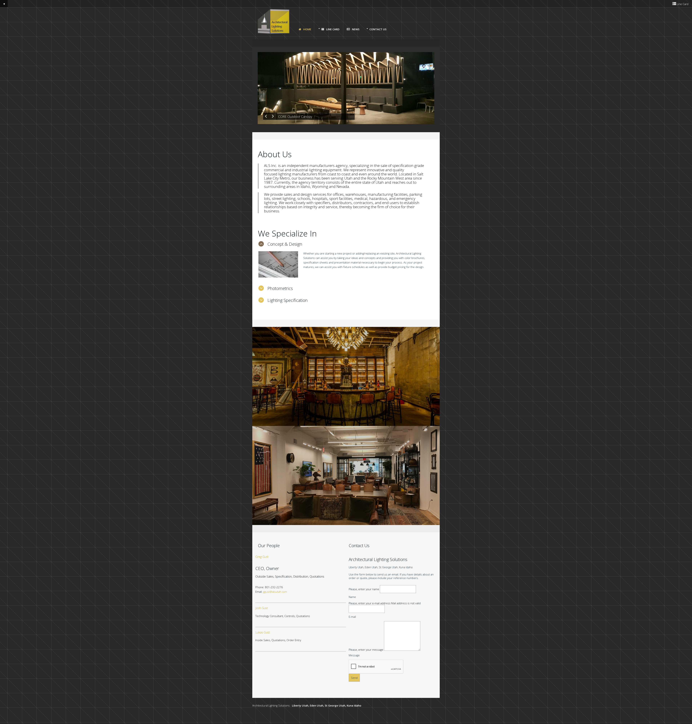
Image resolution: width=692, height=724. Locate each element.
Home (307, 29)
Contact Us (377, 29)
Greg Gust (262, 557)
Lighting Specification (287, 300)
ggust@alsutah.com (275, 592)
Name (352, 597)
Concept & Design (284, 244)
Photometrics (280, 288)
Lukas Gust (262, 632)
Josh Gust (261, 608)
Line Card (332, 29)
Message (354, 655)
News (355, 29)
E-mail (352, 616)
